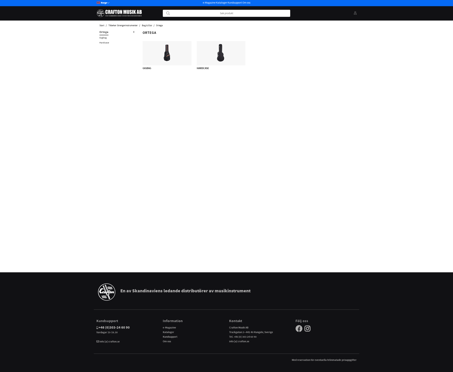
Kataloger (221, 2)
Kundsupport (235, 2)
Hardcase (104, 42)
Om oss (246, 2)
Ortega (159, 25)
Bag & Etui (147, 25)
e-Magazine (209, 2)
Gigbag (103, 37)
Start (101, 25)
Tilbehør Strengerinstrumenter (123, 25)
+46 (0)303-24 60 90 (114, 327)
